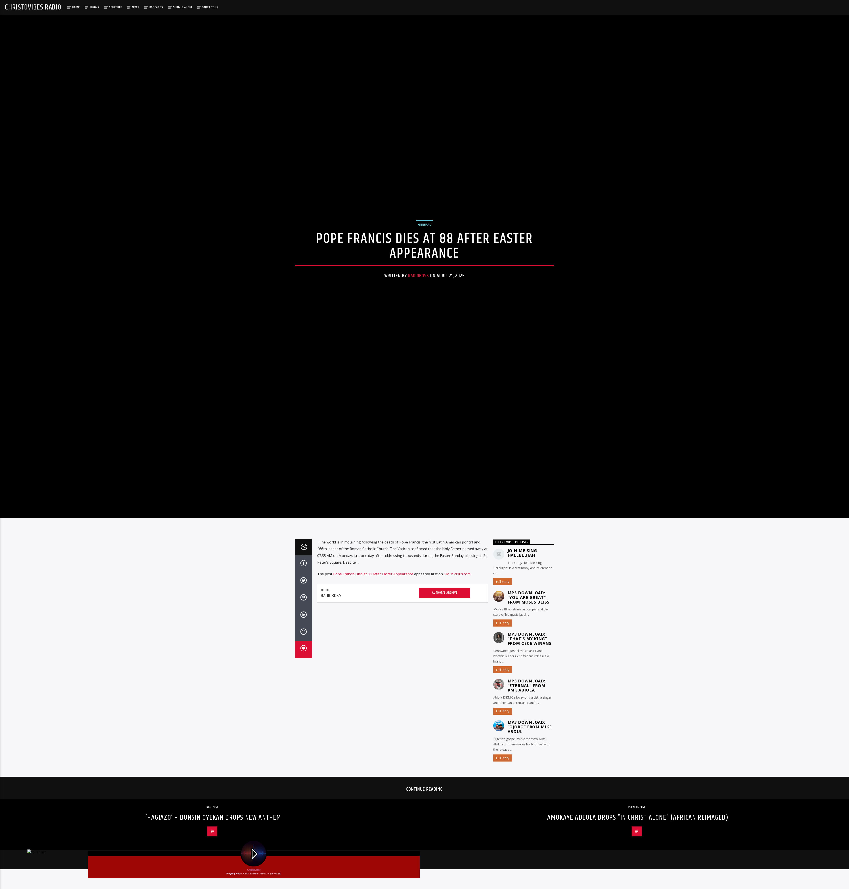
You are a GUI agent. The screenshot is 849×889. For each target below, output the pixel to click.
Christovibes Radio (33, 7)
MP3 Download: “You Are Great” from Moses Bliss (528, 615)
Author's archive (444, 611)
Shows (94, 7)
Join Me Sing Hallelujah (522, 571)
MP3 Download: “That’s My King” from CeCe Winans (529, 657)
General (424, 233)
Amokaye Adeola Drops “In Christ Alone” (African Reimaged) (637, 835)
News (136, 7)
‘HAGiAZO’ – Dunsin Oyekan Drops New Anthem (213, 835)
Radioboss (418, 284)
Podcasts (156, 7)
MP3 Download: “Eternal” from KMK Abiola (527, 703)
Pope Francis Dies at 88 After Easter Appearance (373, 592)
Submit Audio (182, 7)
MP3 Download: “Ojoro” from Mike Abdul (530, 745)
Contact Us (210, 7)
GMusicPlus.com (457, 592)
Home (76, 7)
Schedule (115, 7)
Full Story (502, 600)
